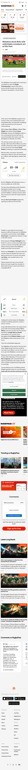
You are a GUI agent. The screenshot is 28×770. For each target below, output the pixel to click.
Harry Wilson (13, 129)
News (2, 10)
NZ (15, 735)
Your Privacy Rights (14, 386)
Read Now (8, 412)
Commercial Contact (17, 750)
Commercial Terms (6, 756)
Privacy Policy (5, 746)
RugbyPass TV (19, 10)
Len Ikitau (4, 257)
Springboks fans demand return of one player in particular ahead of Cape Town (10, 649)
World (15, 732)
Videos (3, 725)
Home (3, 713)
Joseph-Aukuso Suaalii (15, 332)
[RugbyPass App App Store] (8, 699)
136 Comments (7, 76)
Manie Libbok (16, 336)
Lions (8, 193)
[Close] (25, 373)
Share (15, 76)
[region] (14, 385)
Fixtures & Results (10, 10)
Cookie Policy (5, 753)
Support (16, 746)
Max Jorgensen (5, 359)
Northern (16, 725)
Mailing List (17, 719)
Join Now (16, 713)
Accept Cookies (14, 394)
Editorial (16, 754)
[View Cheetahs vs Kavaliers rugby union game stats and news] (12, 17)
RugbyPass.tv (17, 716)
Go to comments (8, 670)
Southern (16, 728)
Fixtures (4, 716)
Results (3, 719)
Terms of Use (5, 750)
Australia (11, 251)
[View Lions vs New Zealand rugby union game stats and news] (22, 17)
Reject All (14, 390)
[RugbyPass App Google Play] (20, 699)
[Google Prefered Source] (21, 76)
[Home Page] (7, 6)
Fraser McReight (16, 241)
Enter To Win (19, 28)
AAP (6, 49)
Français (16, 738)
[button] (26, 9)
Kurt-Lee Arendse (11, 199)
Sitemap (4, 729)
